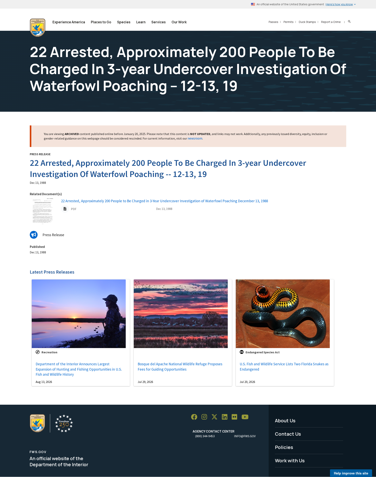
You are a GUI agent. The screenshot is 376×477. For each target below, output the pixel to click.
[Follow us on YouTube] (246, 417)
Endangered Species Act (263, 352)
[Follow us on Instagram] (206, 417)
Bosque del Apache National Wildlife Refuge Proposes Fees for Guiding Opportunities (180, 367)
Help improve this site (351, 473)
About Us (285, 420)
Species (123, 22)
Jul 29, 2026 (145, 382)
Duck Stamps (307, 22)
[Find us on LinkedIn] (226, 417)
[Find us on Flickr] (236, 417)
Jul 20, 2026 (247, 382)
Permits (289, 22)
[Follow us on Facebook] (195, 417)
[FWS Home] (37, 27)
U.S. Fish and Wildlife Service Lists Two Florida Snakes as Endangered (284, 367)
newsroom (195, 138)
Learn (141, 22)
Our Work (179, 22)
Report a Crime (331, 22)
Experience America (68, 22)
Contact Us (288, 434)
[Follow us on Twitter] (215, 417)
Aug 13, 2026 (44, 382)
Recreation (49, 352)
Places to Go (101, 22)
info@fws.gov (245, 436)
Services (158, 22)
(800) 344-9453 (205, 436)
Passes (273, 22)
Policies (284, 447)
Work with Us (290, 460)
